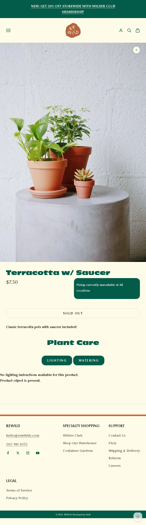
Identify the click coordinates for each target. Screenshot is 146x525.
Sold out (73, 313)
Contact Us (117, 435)
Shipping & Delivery (124, 451)
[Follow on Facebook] (8, 453)
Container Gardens (78, 451)
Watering (89, 360)
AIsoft (88, 514)
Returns (115, 458)
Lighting (57, 360)
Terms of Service (19, 490)
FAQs (112, 443)
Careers (115, 466)
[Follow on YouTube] (38, 453)
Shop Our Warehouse (80, 443)
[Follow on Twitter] (18, 453)
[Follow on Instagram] (28, 453)
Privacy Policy (17, 498)
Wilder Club (72, 435)
